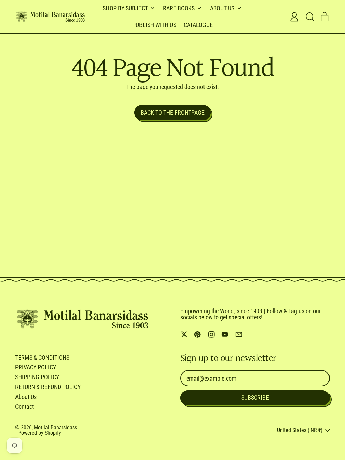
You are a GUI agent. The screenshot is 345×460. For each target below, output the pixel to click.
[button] (309, 16)
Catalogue (198, 24)
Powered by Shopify (39, 433)
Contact (24, 406)
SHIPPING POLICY (37, 377)
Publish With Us (154, 24)
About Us (26, 396)
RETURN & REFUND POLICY (48, 386)
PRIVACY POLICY (35, 367)
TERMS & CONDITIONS (42, 357)
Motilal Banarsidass (55, 427)
